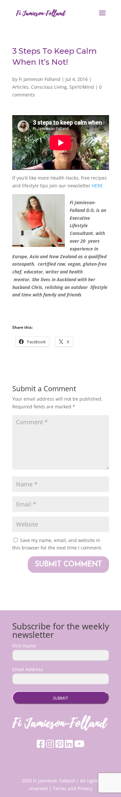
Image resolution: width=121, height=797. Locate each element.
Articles (20, 87)
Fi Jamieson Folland (39, 79)
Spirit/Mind (81, 87)
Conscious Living (49, 87)
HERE (97, 186)
